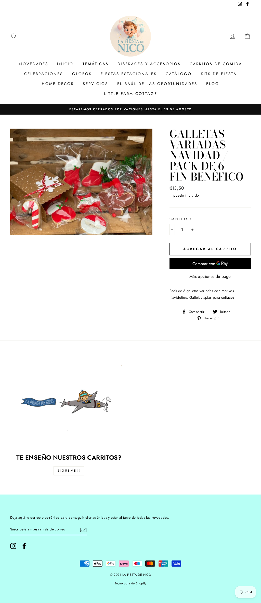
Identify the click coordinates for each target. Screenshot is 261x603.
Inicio (65, 64)
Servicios (95, 84)
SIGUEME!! (69, 470)
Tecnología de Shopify (130, 583)
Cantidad (180, 219)
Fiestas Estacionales (129, 74)
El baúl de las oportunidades (157, 84)
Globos (82, 74)
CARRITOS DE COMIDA (216, 64)
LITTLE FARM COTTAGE (130, 94)
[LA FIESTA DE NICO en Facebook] (24, 546)
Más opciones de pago (210, 276)
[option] (130, 109)
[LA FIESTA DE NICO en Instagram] (13, 546)
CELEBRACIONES (43, 74)
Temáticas (96, 64)
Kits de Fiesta (219, 74)
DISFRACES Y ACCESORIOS (149, 64)
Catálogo (179, 74)
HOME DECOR (58, 84)
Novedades (33, 64)
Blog (212, 84)
